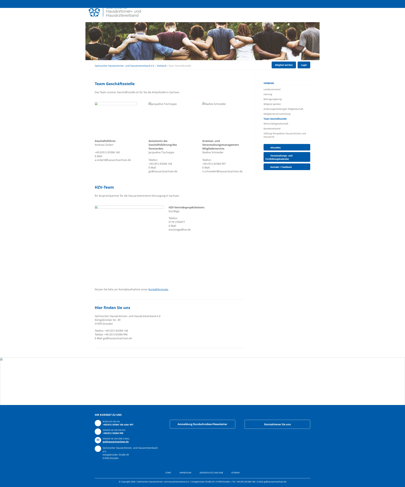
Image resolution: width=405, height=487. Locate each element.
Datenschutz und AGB (211, 472)
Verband (161, 65)
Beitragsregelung (273, 99)
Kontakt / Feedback (281, 167)
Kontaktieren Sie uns (277, 424)
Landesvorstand (272, 89)
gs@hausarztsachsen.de (116, 441)
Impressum (185, 472)
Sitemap (235, 472)
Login (284, 4)
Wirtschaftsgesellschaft (276, 123)
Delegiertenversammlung (277, 113)
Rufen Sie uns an (301, 4)
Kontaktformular (158, 289)
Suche (275, 4)
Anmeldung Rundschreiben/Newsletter (202, 424)
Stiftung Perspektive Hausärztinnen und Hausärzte (285, 135)
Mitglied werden (284, 64)
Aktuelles (275, 147)
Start (168, 472)
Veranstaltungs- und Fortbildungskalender (279, 157)
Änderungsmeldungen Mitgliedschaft (283, 108)
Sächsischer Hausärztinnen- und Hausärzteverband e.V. (125, 65)
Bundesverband (272, 128)
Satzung (268, 94)
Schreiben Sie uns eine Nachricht (292, 4)
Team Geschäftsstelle (275, 118)
